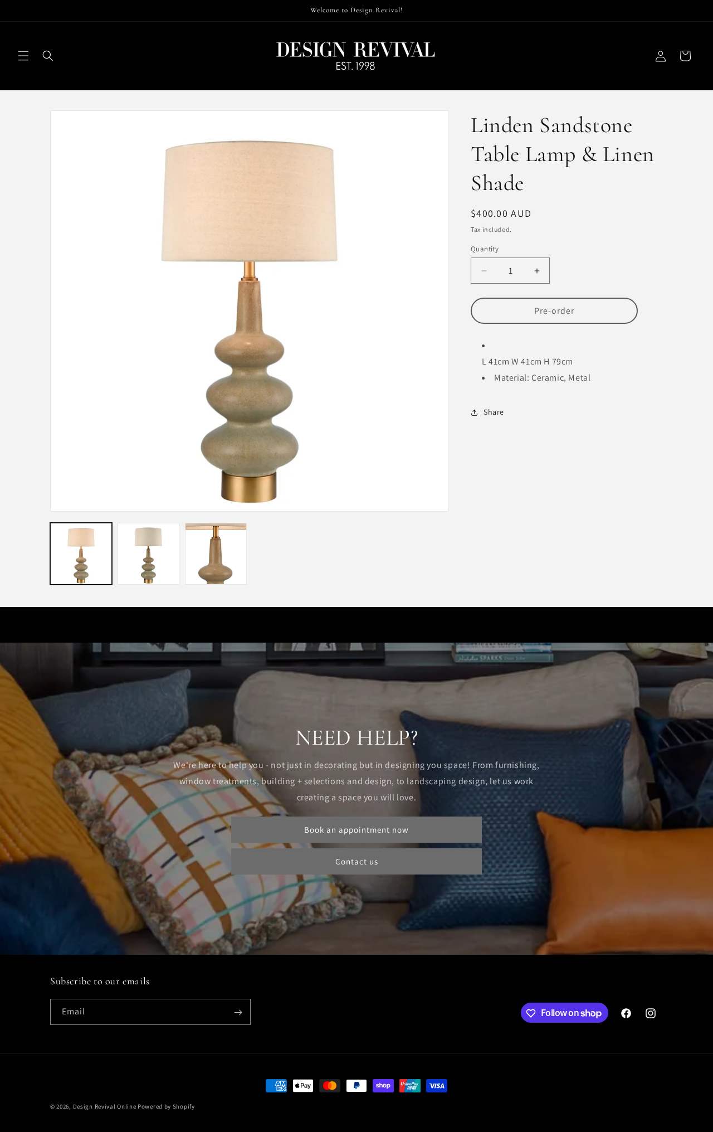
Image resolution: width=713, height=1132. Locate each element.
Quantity (485, 249)
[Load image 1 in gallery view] (81, 554)
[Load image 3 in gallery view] (216, 554)
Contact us (356, 861)
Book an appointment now (356, 829)
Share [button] (494, 412)
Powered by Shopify (166, 1106)
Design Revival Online (104, 1106)
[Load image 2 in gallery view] (148, 554)
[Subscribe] (238, 1012)
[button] (23, 55)
